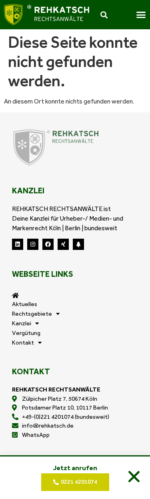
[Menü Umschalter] (141, 15)
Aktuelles (24, 304)
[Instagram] (32, 244)
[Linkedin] (17, 244)
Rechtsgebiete (32, 313)
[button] (134, 477)
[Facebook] (48, 244)
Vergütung (26, 333)
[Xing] (63, 244)
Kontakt (23, 342)
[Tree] (78, 244)
